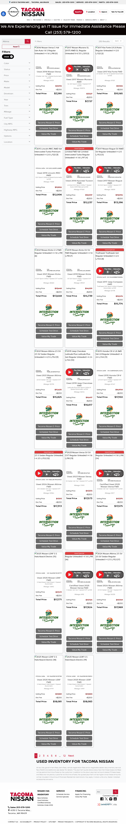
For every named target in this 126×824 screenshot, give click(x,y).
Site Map (52, 822)
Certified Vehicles (44, 802)
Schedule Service (63, 794)
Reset (15, 47)
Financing (80, 791)
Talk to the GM (117, 12)
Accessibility (26, 822)
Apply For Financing (82, 794)
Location (91, 12)
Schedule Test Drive (48, 128)
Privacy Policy (40, 822)
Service (60, 791)
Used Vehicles (42, 800)
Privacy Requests (66, 822)
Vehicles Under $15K (45, 805)
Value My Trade (81, 797)
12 (64, 755)
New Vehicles (42, 798)
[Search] (28, 41)
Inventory (43, 794)
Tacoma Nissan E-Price (49, 122)
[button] (3, 13)
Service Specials (62, 797)
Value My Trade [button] (48, 134)
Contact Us (13, 822)
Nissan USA (43, 791)
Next (71, 755)
